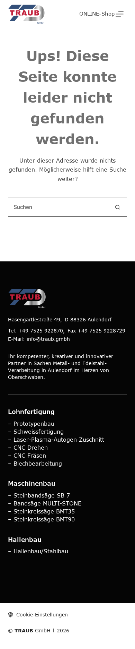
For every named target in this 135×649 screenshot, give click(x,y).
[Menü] (120, 14)
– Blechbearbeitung (35, 463)
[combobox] (58, 207)
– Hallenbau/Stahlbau (38, 551)
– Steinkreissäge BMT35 (41, 511)
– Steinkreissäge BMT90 (41, 519)
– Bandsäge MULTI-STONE (44, 503)
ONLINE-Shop (97, 13)
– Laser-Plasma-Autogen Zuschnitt (56, 439)
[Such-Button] (117, 207)
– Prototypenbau (31, 423)
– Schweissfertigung (36, 431)
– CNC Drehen (28, 447)
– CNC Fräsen (27, 455)
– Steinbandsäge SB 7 (39, 495)
